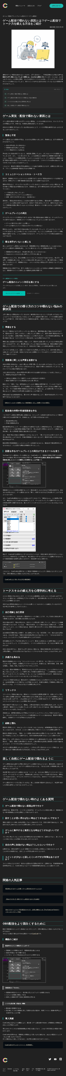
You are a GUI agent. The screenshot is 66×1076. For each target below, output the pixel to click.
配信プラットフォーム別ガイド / (18, 16)
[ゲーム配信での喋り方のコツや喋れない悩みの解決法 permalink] (2, 305)
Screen (10, 1069)
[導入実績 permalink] (2, 1018)
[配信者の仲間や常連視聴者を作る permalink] (2, 411)
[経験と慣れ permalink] (2, 723)
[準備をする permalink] (2, 327)
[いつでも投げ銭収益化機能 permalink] (2, 1003)
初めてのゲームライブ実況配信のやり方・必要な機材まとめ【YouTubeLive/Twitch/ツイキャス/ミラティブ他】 (32, 911)
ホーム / (5, 16)
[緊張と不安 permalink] (2, 135)
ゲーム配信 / (33, 16)
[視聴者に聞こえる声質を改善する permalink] (2, 360)
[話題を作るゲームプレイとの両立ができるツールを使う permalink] (2, 451)
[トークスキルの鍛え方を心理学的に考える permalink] (2, 590)
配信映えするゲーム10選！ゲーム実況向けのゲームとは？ (24, 888)
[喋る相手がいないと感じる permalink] (2, 242)
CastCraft (35, 933)
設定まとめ (31, 5)
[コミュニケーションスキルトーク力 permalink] (2, 174)
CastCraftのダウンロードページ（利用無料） (19, 1045)
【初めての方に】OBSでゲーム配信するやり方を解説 (22, 899)
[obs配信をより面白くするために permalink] (2, 923)
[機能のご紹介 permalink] (2, 939)
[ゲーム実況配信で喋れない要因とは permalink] (2, 115)
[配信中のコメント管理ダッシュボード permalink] (2, 945)
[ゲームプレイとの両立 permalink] (2, 213)
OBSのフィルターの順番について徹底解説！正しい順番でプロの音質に (27, 403)
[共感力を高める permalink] (2, 657)
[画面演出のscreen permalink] (2, 987)
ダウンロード (56, 6)
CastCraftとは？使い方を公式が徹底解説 (18, 579)
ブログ (39, 5)
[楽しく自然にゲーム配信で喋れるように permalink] (2, 758)
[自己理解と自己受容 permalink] (2, 612)
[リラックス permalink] (2, 690)
